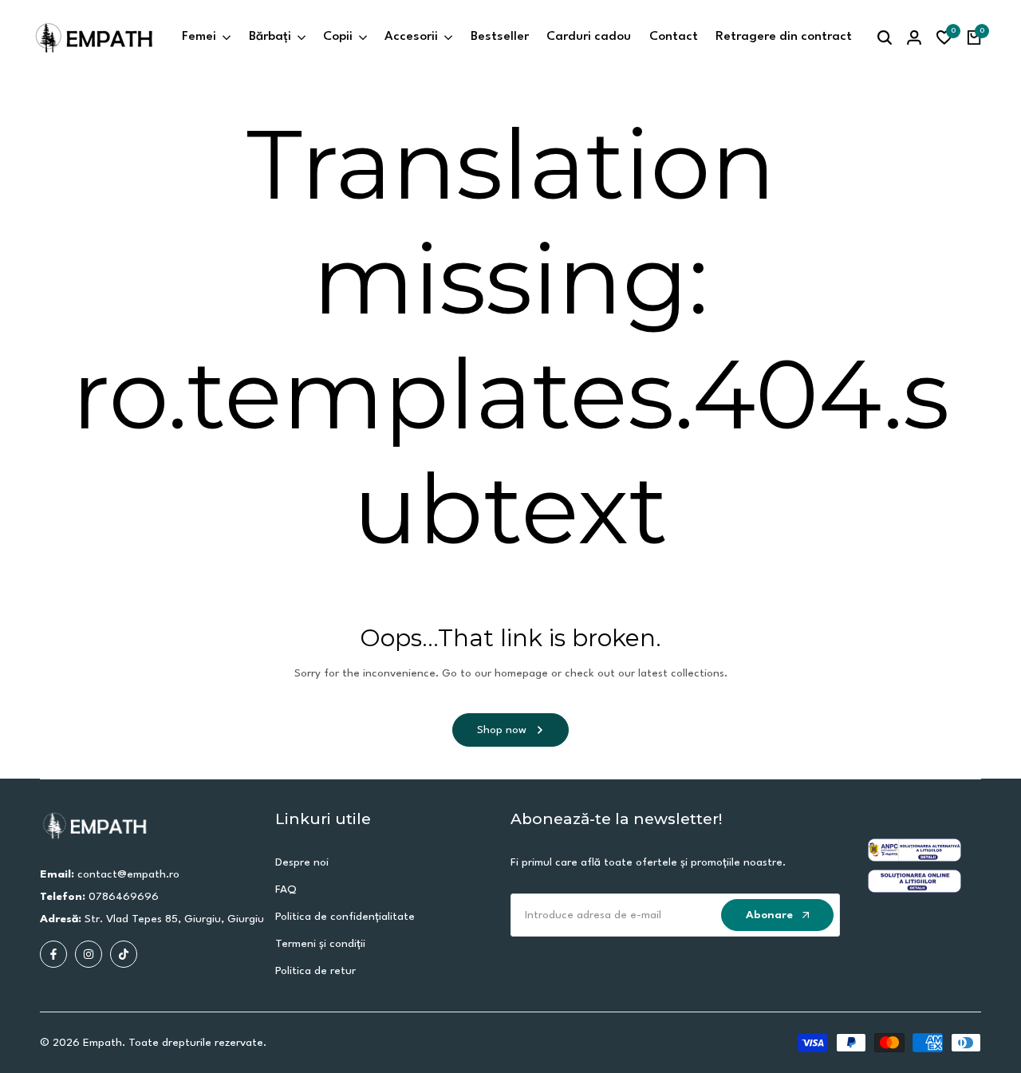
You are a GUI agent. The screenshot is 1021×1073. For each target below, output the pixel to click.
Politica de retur (315, 970)
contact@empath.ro (128, 874)
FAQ (286, 889)
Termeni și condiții (320, 943)
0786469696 (124, 896)
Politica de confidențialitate (345, 916)
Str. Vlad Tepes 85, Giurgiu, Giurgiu (174, 919)
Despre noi (302, 862)
